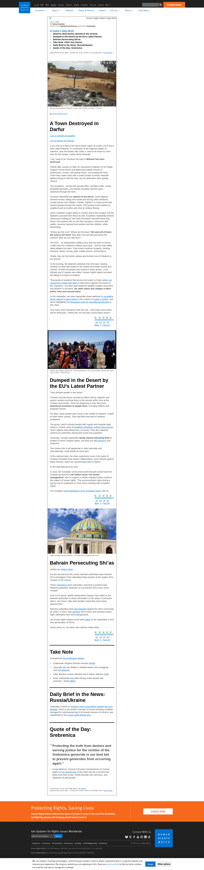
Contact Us (36, 843)
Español (101, 5)
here (84, 462)
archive (83, 788)
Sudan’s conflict (100, 299)
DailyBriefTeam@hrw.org (68, 26)
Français (61, 5)
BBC (73, 681)
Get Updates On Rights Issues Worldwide (56, 831)
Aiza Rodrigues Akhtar (73, 658)
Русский (93, 5)
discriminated (80, 609)
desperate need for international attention (89, 302)
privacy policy (112, 864)
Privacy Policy (57, 843)
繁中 (47, 5)
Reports (70, 10)
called (87, 619)
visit (52, 483)
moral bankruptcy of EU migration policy (82, 491)
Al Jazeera (64, 670)
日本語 (76, 5)
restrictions (62, 585)
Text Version (103, 843)
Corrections (46, 843)
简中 (42, 5)
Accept (150, 864)
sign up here (108, 53)
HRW (92, 663)
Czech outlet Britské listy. (79, 715)
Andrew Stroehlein (58, 24)
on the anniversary (67, 772)
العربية (36, 5)
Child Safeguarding (90, 843)
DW (106, 674)
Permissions (68, 843)
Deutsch (69, 5)
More (108, 5)
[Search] (160, 5)
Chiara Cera (66, 569)
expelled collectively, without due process (93, 427)
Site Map (78, 843)
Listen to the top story (59, 114)
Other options (164, 864)
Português (84, 5)
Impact (102, 10)
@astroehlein (90, 26)
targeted (76, 612)
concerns (101, 441)
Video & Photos (86, 10)
